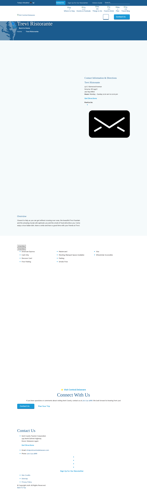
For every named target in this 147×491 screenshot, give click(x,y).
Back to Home (24, 28)
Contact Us (60, 3)
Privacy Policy (27, 482)
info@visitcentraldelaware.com (37, 450)
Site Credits (26, 475)
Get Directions (90, 98)
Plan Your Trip (44, 406)
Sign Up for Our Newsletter (77, 3)
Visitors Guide (97, 3)
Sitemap (25, 479)
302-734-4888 (87, 400)
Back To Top (21, 487)
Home (19, 31)
